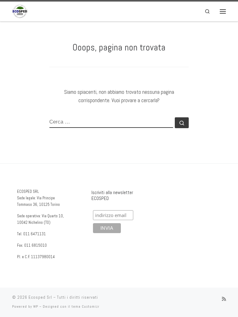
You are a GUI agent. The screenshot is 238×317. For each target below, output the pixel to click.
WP (35, 306)
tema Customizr (85, 306)
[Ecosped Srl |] (20, 11)
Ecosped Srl (40, 297)
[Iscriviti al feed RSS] (224, 299)
